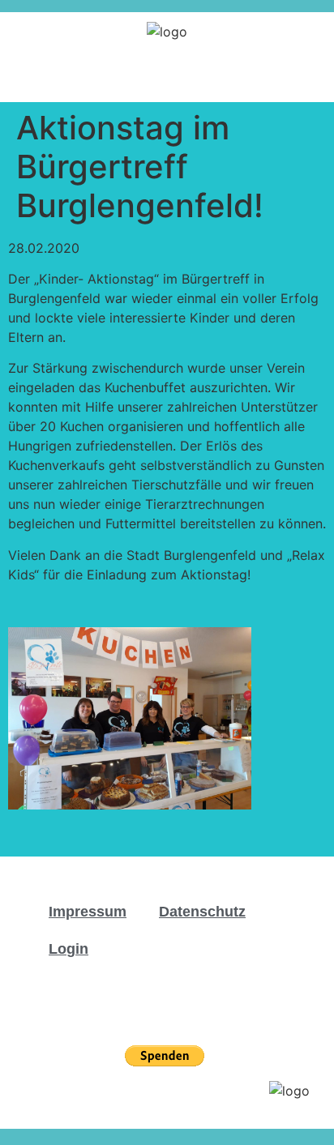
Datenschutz (202, 912)
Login (68, 949)
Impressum (87, 912)
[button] (310, 76)
